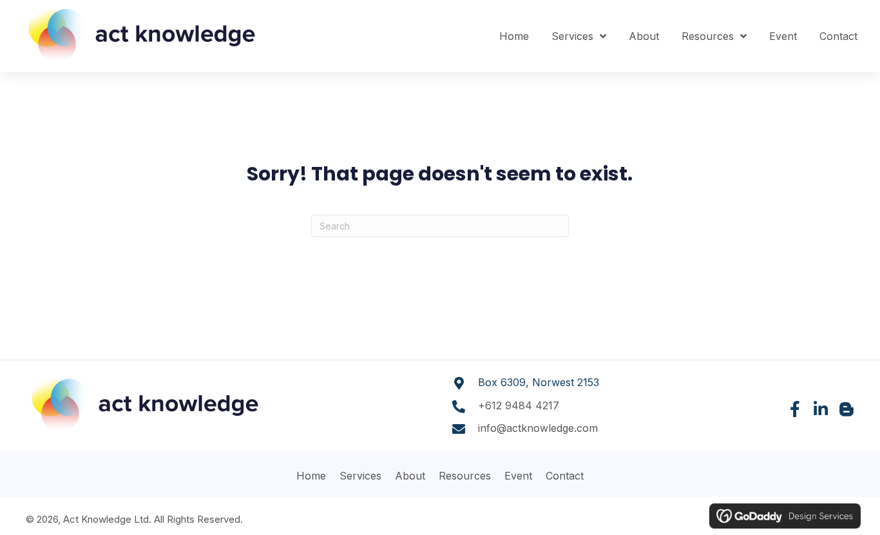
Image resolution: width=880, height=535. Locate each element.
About (410, 475)
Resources (465, 475)
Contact (565, 475)
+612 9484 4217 (518, 405)
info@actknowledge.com (538, 428)
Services (360, 475)
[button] (795, 409)
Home (311, 475)
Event (518, 475)
